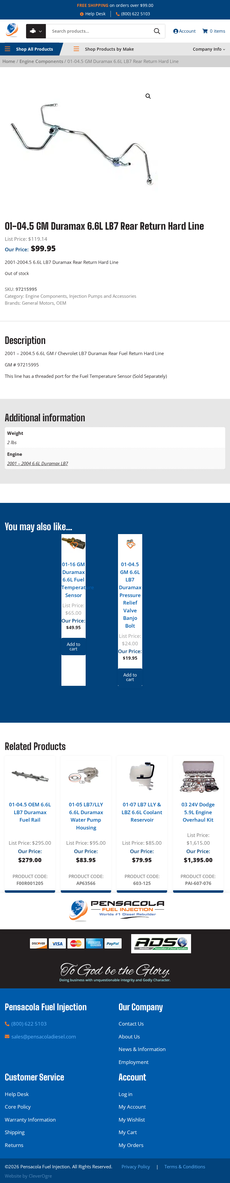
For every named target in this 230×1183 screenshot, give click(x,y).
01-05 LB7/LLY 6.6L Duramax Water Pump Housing (86, 816)
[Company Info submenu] (224, 49)
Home (8, 61)
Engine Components (41, 61)
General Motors (38, 303)
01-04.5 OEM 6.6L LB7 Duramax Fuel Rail (30, 812)
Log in (125, 1094)
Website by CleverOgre (28, 1176)
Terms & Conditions (184, 1167)
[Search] (157, 31)
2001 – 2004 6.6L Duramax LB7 (37, 463)
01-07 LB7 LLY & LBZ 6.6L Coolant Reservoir (142, 812)
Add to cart (73, 646)
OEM (61, 303)
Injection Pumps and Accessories (102, 296)
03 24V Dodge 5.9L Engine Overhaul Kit (198, 812)
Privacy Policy (136, 1167)
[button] (148, 96)
